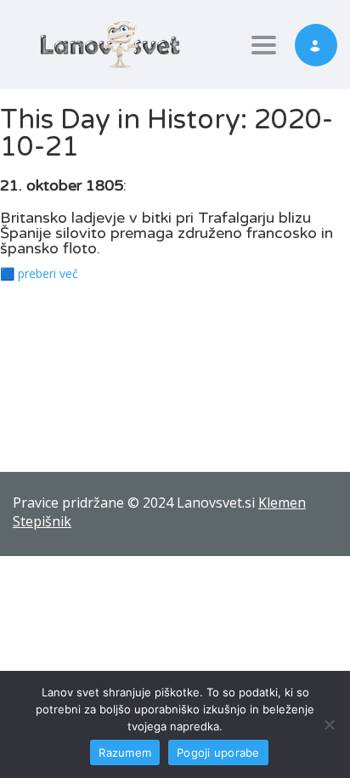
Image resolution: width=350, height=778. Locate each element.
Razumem (125, 752)
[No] (328, 724)
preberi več (48, 273)
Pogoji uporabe (218, 752)
